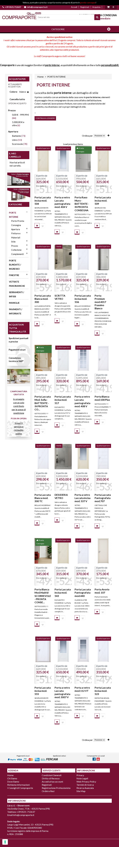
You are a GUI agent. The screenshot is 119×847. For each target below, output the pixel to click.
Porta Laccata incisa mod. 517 (63, 399)
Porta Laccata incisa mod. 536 (83, 299)
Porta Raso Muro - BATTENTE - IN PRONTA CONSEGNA (82, 204)
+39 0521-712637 (26, 811)
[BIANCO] (83, 358)
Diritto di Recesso (51, 778)
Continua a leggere (45, 118)
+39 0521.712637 (13, 7)
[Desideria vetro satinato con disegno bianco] (63, 456)
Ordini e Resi (48, 791)
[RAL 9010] (63, 159)
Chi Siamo (12, 778)
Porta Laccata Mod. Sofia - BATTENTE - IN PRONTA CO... (43, 403)
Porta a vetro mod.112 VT (82, 689)
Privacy (80, 775)
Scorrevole (17, 143)
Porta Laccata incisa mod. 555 (43, 691)
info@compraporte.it (37, 7)
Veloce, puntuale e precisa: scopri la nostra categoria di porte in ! (59, 2)
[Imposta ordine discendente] (108, 135)
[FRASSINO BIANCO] (103, 257)
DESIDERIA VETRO (61, 496)
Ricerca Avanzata (85, 788)
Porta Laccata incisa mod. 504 (43, 200)
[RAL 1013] (43, 159)
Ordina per (87, 135)
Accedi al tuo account (52, 781)
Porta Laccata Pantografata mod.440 (83, 592)
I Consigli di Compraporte (20, 788)
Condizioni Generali (51, 775)
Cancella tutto (17, 99)
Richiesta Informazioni (18, 784)
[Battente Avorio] (103, 551)
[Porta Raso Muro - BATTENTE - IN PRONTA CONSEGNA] (83, 159)
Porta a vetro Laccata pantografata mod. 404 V (62, 202)
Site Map (80, 791)
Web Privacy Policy (86, 781)
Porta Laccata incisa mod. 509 (103, 200)
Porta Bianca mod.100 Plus (102, 398)
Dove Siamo (13, 781)
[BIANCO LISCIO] (43, 257)
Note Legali (82, 778)
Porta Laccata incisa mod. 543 (63, 592)
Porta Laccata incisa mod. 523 (103, 691)
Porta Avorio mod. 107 (102, 591)
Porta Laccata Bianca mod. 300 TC (43, 498)
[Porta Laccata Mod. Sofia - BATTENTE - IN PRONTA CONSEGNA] (43, 358)
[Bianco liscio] (83, 649)
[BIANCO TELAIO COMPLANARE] (83, 257)
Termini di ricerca (85, 784)
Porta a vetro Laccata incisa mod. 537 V (82, 498)
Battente (16, 135)
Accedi (74, 7)
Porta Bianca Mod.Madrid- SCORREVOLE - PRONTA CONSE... (43, 596)
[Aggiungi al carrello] (37, 225)
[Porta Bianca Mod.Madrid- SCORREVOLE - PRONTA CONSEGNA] (43, 551)
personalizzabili (109, 65)
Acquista (96, 7)
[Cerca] (97, 17)
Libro (14, 139)
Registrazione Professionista (56, 788)
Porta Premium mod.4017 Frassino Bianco (100, 302)
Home (40, 76)
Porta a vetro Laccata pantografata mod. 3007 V (62, 692)
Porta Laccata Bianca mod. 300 (43, 299)
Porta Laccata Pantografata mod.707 (103, 498)
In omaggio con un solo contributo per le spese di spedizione (19, 406)
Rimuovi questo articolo (28, 94)
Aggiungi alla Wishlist (42, 225)
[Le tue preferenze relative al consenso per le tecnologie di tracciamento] (5, 842)
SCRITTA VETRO (60, 297)
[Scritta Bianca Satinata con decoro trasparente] (63, 257)
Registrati (84, 7)
